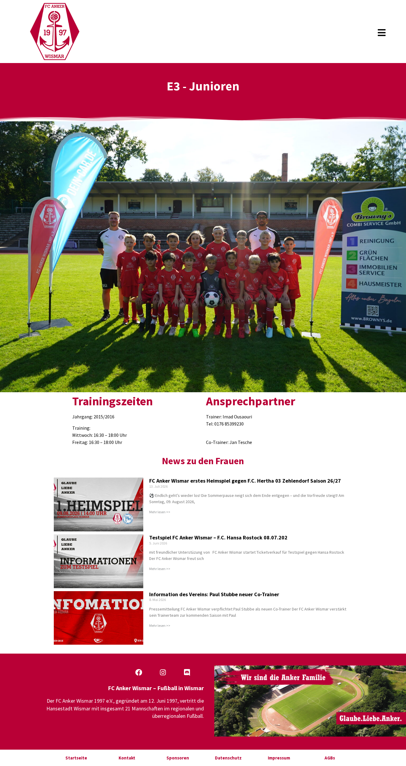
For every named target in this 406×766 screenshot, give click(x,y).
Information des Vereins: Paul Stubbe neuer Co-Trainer (214, 594)
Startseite (76, 758)
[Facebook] (139, 672)
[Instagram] (163, 672)
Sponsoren (177, 758)
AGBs (330, 758)
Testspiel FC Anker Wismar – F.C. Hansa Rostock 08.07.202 (218, 537)
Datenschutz (228, 758)
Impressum (279, 758)
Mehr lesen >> (159, 512)
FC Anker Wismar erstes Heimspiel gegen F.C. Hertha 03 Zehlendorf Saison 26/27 (245, 480)
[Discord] (187, 672)
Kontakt (127, 758)
